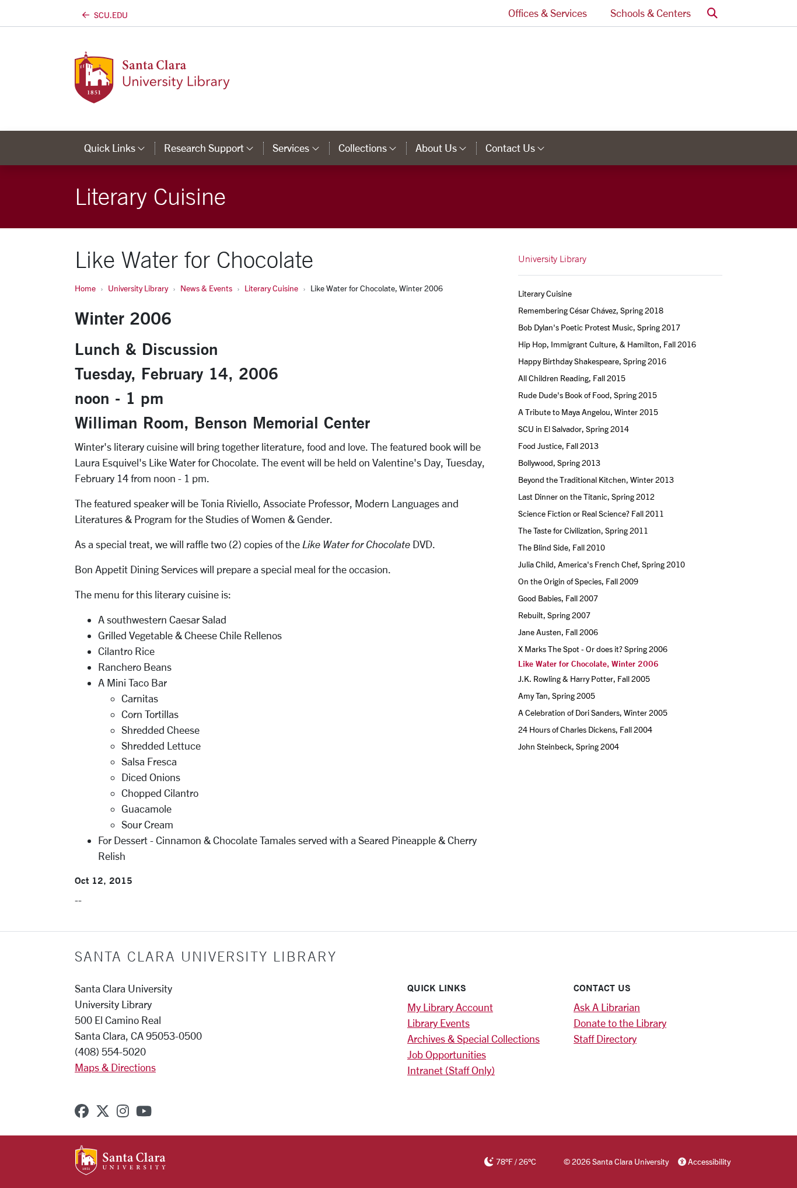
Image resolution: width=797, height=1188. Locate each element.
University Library (138, 288)
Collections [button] (372, 148)
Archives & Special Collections (473, 1038)
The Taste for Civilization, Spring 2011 (583, 530)
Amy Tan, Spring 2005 (556, 696)
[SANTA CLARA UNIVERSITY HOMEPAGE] (120, 1161)
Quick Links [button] (119, 148)
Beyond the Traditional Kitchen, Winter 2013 (596, 480)
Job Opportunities (446, 1054)
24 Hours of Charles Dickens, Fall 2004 (585, 729)
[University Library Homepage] (187, 96)
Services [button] (300, 148)
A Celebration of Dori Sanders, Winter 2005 (592, 712)
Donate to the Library (620, 1023)
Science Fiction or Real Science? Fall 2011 (591, 513)
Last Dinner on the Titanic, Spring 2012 (586, 496)
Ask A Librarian (607, 1007)
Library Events (438, 1023)
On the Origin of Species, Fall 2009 (578, 581)
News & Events (206, 288)
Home (85, 288)
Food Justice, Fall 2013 (558, 446)
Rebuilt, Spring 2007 (554, 615)
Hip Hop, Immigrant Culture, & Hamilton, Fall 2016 (607, 344)
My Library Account (450, 1007)
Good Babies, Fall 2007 (558, 598)
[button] (712, 13)
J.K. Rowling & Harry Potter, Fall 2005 (584, 679)
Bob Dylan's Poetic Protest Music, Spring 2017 (599, 327)
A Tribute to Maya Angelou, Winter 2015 (588, 412)
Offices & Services (547, 13)
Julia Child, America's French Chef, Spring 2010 (601, 564)
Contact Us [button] (519, 148)
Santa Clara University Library (206, 956)
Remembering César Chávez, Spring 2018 (590, 310)
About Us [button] (445, 148)
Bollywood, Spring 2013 (559, 463)
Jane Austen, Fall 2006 (558, 632)
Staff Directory (605, 1038)
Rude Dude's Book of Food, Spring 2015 (587, 395)
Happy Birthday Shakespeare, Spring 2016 (592, 361)
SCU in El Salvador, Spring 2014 (573, 429)
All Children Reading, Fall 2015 (571, 378)
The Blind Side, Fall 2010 (561, 547)
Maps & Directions (115, 1067)
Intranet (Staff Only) (451, 1070)
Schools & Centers (650, 13)
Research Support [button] (213, 148)
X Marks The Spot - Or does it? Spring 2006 (592, 649)
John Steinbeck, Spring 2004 (568, 746)
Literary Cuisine (271, 288)
